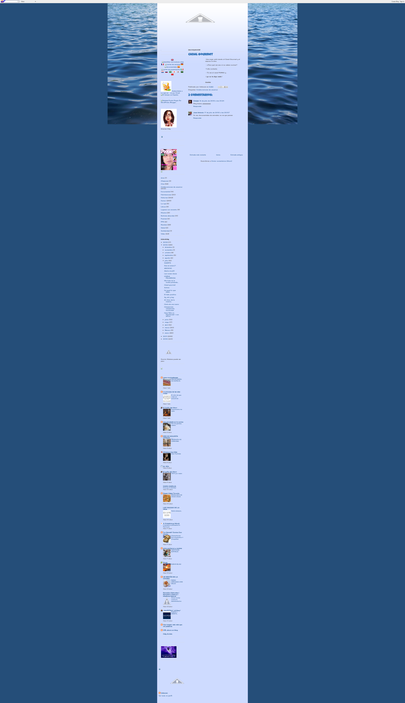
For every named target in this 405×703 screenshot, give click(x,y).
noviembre (169, 250)
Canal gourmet (170, 285)
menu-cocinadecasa (170, 377)
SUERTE (167, 263)
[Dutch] (163, 72)
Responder (197, 106)
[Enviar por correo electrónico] (219, 87)
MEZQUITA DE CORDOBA (176, 440)
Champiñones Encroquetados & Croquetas (177, 537)
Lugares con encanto (169, 209)
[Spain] (179, 67)
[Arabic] (182, 72)
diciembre (169, 247)
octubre (168, 252)
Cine (162, 184)
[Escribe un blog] (221, 87)
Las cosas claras (170, 274)
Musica (163, 213)
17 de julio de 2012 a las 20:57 (217, 112)
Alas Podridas (176, 454)
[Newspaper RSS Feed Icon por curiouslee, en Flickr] (166, 91)
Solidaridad (165, 231)
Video (163, 234)
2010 (165, 339)
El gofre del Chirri (170, 472)
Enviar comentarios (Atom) (221, 161)
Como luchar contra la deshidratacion (176, 599)
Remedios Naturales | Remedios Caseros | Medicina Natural (171, 594)
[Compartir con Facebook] (225, 87)
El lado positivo (170, 294)
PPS (162, 222)
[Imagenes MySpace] (162, 172)
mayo (167, 322)
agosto (168, 258)
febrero (168, 330)
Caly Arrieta (167, 634)
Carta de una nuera (171, 304)
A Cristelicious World (171, 523)
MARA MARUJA (169, 486)
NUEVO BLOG (176, 564)
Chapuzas (164, 181)
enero (167, 333)
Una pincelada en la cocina (173, 422)
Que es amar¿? (170, 265)
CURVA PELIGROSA (170, 277)
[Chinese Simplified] (172, 74)
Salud (163, 228)
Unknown (164, 693)
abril (167, 325)
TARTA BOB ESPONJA (175, 550)
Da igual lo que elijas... (170, 291)
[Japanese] (174, 72)
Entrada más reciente (198, 155)
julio (167, 260)
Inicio (218, 155)
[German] (182, 64)
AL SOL (166, 466)
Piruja (165, 562)
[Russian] (167, 72)
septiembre (169, 255)
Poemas (164, 219)
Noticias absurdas (167, 216)
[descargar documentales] (171, 67)
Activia (166, 287)
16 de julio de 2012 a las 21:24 (211, 101)
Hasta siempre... (176, 511)
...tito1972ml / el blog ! (172, 610)
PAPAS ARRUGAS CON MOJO (177, 581)
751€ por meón (176, 473)
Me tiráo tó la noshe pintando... (171, 281)
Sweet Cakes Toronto (171, 493)
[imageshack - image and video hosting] (162, 369)
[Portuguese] (170, 72)
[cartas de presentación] (170, 69)
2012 (165, 245)
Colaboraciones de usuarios (207, 90)
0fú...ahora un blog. (170, 630)
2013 (165, 242)
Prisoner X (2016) (169, 488)
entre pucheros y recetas (172, 548)
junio (167, 319)
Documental (165, 191)
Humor (163, 201)
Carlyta (196, 101)
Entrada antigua (237, 155)
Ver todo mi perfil (165, 696)
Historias (164, 197)
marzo (167, 327)
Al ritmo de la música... (169, 300)
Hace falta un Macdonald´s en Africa (171, 314)
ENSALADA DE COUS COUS (176, 495)
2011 (165, 336)
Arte (162, 178)
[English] (172, 60)
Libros (163, 207)
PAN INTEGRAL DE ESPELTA (176, 380)
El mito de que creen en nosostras (176, 396)
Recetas (164, 225)
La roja (163, 203)
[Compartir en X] (223, 87)
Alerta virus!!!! (169, 271)
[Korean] (178, 72)
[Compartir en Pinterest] (227, 87)
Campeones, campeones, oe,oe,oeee (169, 308)
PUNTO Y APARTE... (174, 613)
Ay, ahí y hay (169, 297)
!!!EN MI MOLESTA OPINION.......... (170, 437)
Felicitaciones (166, 195)
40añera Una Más (170, 452)
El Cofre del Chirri (170, 408)
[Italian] (182, 69)
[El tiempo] (169, 95)
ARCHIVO (168, 268)
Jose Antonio (198, 112)
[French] (163, 64)
